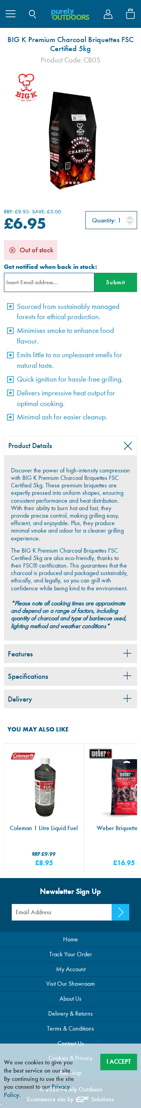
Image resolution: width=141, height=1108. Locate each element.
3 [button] (70, 182)
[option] (70, 133)
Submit (115, 282)
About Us (70, 998)
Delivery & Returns (70, 1013)
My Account (70, 969)
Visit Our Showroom (70, 983)
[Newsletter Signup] (120, 912)
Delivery (20, 699)
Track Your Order (70, 954)
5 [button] (78, 182)
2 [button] (66, 182)
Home (70, 939)
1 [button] (62, 182)
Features (20, 653)
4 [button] (74, 182)
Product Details (30, 445)
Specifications (28, 676)
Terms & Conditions (70, 1028)
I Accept (119, 1061)
